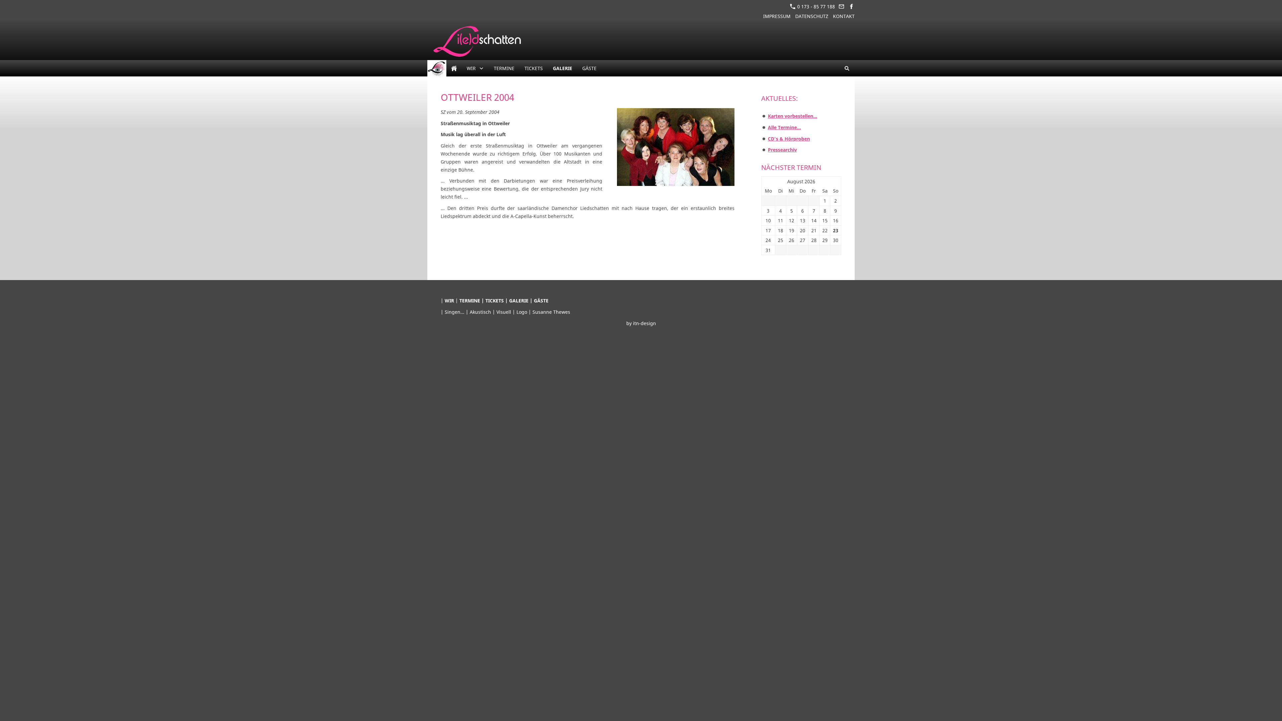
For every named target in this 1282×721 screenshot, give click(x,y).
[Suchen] (847, 68)
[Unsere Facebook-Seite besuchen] (851, 6)
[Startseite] (454, 68)
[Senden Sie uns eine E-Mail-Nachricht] (841, 6)
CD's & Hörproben (789, 139)
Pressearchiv (782, 150)
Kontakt (844, 16)
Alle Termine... (784, 127)
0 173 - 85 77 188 (815, 6)
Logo (522, 312)
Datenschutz (811, 16)
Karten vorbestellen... (792, 116)
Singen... (455, 312)
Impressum (777, 16)
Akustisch (481, 312)
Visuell (504, 312)
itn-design (644, 323)
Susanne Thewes (551, 312)
